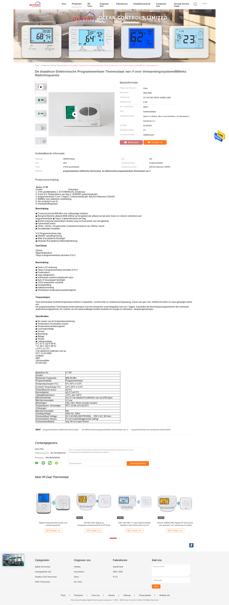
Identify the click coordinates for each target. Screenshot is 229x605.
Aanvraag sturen (138, 463)
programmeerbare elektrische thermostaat (60, 430)
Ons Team (78, 582)
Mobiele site (164, 595)
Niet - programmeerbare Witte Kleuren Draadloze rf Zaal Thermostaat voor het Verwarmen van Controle (134, 524)
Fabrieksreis (122, 4)
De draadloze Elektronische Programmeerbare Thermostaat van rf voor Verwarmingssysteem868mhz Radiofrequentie (113, 65)
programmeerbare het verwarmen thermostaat (150, 430)
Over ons (96, 595)
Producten (77, 4)
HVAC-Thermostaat (42, 582)
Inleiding (77, 567)
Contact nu (156, 142)
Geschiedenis (79, 572)
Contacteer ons (161, 5)
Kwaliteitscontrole (141, 4)
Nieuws (111, 595)
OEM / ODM (117, 572)
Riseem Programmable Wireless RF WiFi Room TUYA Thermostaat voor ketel (175, 524)
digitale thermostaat (42, 567)
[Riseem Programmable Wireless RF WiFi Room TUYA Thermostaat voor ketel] (175, 501)
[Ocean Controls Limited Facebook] (191, 545)
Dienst (76, 577)
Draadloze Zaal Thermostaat (46, 577)
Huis (64, 4)
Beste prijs (132, 142)
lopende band (118, 567)
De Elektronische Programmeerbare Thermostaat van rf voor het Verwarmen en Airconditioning (93, 524)
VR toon (89, 5)
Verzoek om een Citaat (181, 5)
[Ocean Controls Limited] (35, 4)
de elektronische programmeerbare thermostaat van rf (105, 430)
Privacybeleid (145, 595)
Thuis (63, 595)
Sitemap (127, 595)
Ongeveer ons (104, 5)
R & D (115, 577)
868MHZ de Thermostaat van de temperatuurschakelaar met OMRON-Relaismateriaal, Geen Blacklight (53, 524)
